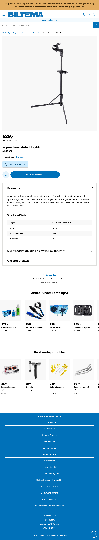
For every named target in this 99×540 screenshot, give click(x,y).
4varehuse (20, 157)
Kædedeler (30, 387)
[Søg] (96, 25)
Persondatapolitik (49, 467)
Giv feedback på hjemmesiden (49, 480)
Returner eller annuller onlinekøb (49, 505)
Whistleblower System (50, 473)
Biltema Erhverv (49, 435)
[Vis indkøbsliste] (89, 15)
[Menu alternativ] (4, 15)
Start (4, 33)
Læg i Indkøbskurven (33, 174)
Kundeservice (49, 422)
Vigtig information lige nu (49, 415)
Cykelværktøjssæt (82, 327)
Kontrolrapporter (49, 499)
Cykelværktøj (36, 33)
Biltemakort (49, 460)
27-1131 (22, 164)
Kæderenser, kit (8, 327)
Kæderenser (55, 327)
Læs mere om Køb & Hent (48, 282)
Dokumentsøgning (49, 492)
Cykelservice (24, 33)
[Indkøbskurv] (95, 15)
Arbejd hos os (49, 447)
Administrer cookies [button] (49, 486)
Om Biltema (49, 441)
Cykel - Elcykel (13, 33)
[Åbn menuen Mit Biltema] (83, 15)
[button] (49, 20)
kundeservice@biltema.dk (49, 524)
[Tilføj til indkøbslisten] (5, 174)
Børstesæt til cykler (34, 327)
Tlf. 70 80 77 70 (49, 520)
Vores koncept (49, 454)
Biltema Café (49, 428)
